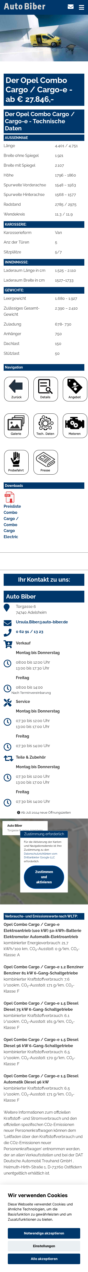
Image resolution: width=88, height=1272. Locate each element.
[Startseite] (25, 6)
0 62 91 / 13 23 (29, 631)
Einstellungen (44, 1246)
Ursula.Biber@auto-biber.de (42, 622)
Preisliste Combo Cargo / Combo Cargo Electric (12, 521)
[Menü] (81, 7)
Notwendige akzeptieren (44, 1233)
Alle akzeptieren (44, 1259)
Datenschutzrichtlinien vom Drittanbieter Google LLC (40, 855)
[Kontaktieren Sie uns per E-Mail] (71, 6)
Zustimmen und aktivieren (44, 877)
